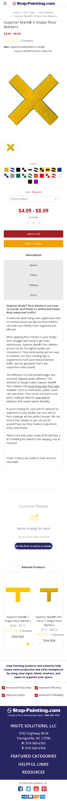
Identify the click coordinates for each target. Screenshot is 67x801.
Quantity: (33, 217)
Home (16, 12)
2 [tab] (33, 644)
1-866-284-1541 (51, 715)
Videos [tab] (33, 285)
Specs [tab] (34, 265)
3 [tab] (39, 644)
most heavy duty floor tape (43, 386)
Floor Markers (46, 12)
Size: (33, 192)
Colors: (33, 163)
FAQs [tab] (33, 275)
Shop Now (18, 636)
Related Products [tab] (33, 567)
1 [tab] (27, 644)
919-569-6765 (36, 743)
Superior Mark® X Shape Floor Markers (35, 16)
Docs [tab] (33, 295)
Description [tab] (33, 255)
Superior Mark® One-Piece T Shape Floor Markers (49, 621)
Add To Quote (33, 243)
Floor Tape (29, 12)
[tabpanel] (18, 607)
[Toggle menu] (5, 5)
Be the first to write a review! (33, 546)
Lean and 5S (42, 397)
